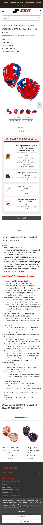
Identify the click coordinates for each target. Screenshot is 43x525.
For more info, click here (26, 166)
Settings (21, 511)
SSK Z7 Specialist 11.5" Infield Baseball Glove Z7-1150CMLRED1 (10, 451)
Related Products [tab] (21, 417)
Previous (3, 105)
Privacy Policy (25, 507)
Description (21, 230)
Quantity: (21, 127)
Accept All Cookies (21, 521)
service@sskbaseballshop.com (14, 482)
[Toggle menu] (3, 11)
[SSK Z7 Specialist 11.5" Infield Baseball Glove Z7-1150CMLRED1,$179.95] (10, 434)
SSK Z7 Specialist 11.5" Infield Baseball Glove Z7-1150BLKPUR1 (30, 451)
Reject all (21, 516)
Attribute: (21, 117)
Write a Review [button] (30, 36)
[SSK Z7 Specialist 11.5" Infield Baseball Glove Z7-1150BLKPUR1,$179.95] (30, 434)
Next (39, 105)
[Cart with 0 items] (40, 11)
